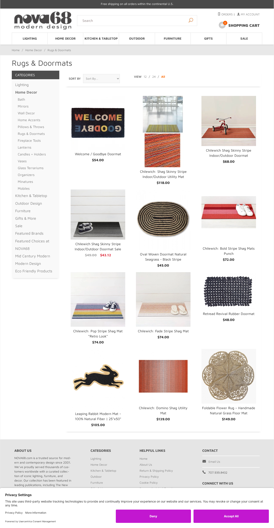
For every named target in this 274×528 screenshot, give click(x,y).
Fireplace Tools (29, 140)
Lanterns (24, 147)
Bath (21, 99)
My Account (250, 14)
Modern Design (28, 263)
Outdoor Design (28, 203)
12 (145, 76)
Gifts (208, 38)
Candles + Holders (32, 154)
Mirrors (23, 106)
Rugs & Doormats (31, 134)
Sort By (75, 78)
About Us (146, 464)
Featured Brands (29, 233)
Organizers (26, 175)
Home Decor (65, 38)
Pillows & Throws (31, 127)
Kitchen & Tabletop (101, 38)
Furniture (173, 38)
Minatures (25, 181)
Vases (22, 161)
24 (154, 76)
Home (16, 50)
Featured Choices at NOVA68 (32, 245)
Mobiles (24, 188)
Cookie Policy (149, 482)
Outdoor (137, 38)
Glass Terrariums (30, 168)
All (163, 76)
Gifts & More (25, 218)
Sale (244, 38)
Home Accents (29, 120)
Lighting (30, 38)
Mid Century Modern (32, 256)
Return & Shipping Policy (156, 470)
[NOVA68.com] (43, 20)
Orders (226, 14)
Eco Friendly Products (33, 271)
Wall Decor (26, 113)
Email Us (214, 461)
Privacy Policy (149, 476)
